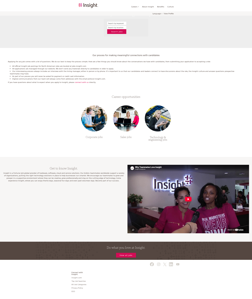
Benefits (160, 6)
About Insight (148, 6)
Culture (170, 6)
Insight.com (76, 278)
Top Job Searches (78, 281)
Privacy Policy (77, 288)
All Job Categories (78, 284)
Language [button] (156, 14)
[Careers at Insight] (88, 5)
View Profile (169, 14)
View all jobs (126, 255)
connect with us (82, 82)
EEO (73, 291)
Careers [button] (134, 6)
